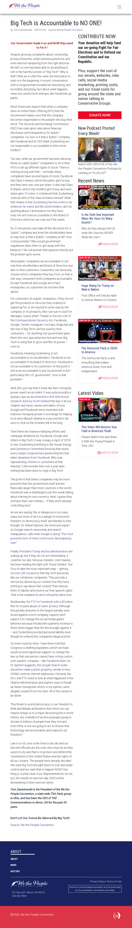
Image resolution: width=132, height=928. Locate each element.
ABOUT (14, 859)
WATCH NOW (109, 452)
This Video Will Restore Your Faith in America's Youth (99, 429)
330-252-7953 (19, 896)
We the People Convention (24, 7)
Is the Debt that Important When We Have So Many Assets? (97, 218)
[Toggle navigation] (119, 7)
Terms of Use (114, 881)
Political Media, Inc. (117, 916)
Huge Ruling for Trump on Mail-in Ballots (97, 287)
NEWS (13, 865)
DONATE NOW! (100, 115)
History (15, 871)
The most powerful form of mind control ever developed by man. (41, 538)
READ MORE (110, 244)
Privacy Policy (97, 881)
